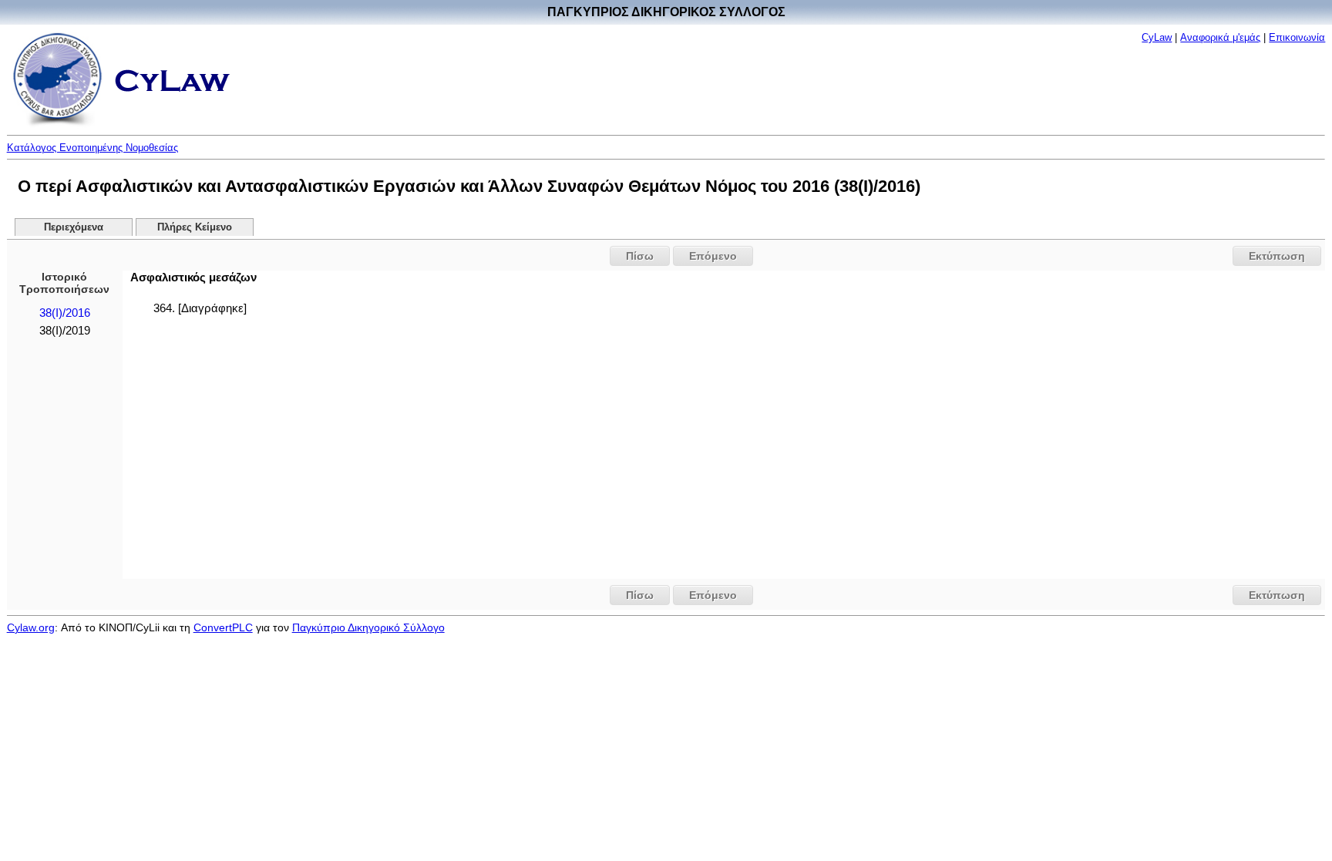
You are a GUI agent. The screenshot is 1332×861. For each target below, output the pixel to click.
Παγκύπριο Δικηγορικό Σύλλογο (368, 627)
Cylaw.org (31, 627)
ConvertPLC (223, 627)
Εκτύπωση (1277, 256)
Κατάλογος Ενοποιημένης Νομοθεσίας (92, 147)
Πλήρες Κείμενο (194, 227)
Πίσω (640, 256)
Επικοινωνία (1297, 37)
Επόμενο (713, 256)
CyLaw (1157, 37)
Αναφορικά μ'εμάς (1220, 37)
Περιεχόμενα (73, 227)
